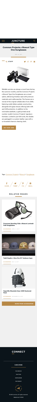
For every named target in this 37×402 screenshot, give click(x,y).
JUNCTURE (18, 41)
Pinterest (31, 61)
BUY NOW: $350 (9, 128)
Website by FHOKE (19, 397)
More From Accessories (24, 304)
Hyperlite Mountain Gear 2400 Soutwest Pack (17, 292)
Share (7, 186)
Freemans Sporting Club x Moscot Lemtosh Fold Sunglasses (18, 224)
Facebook (28, 61)
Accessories (7, 229)
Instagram (18, 378)
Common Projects (12, 174)
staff (10, 61)
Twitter (25, 61)
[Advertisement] (18, 19)
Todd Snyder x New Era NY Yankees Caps (17, 258)
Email (34, 61)
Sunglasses (30, 174)
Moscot (22, 174)
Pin (23, 186)
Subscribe (19, 365)
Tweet (15, 186)
